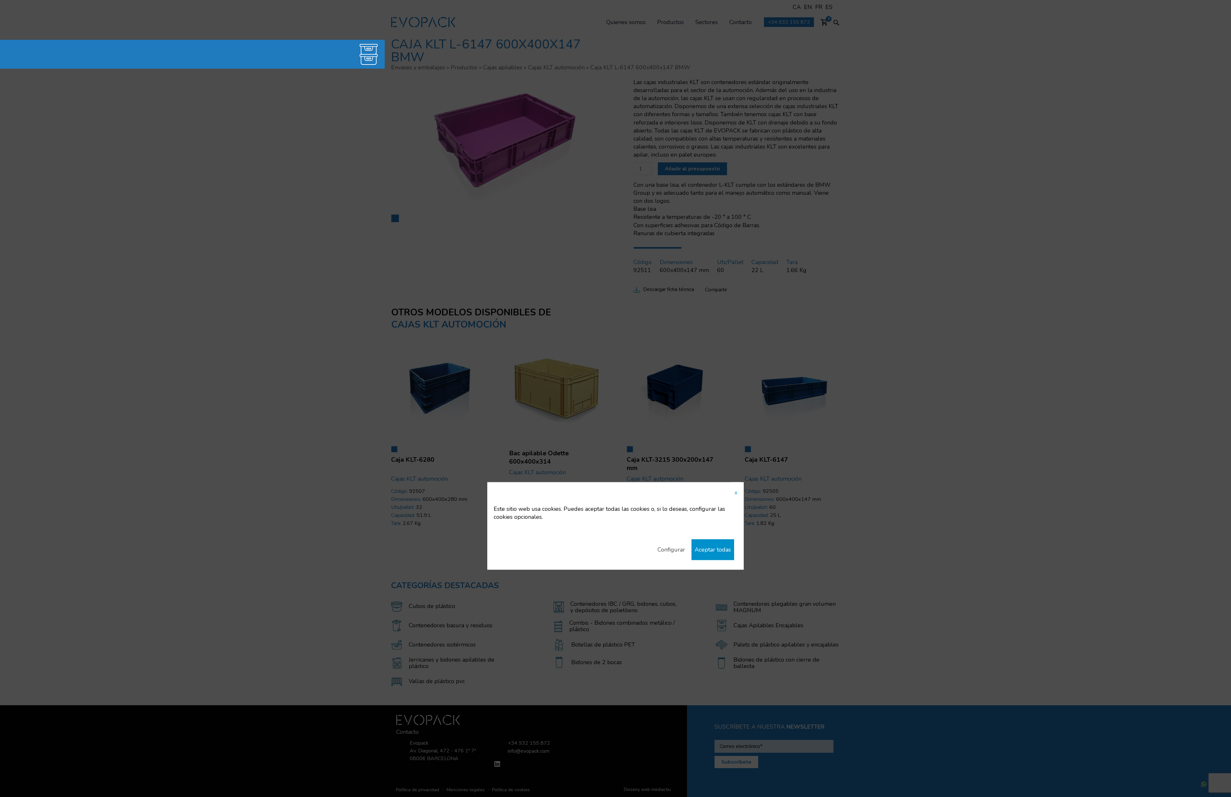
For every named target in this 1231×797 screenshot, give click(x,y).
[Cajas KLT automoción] (345, 54)
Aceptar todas (713, 549)
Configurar (671, 549)
